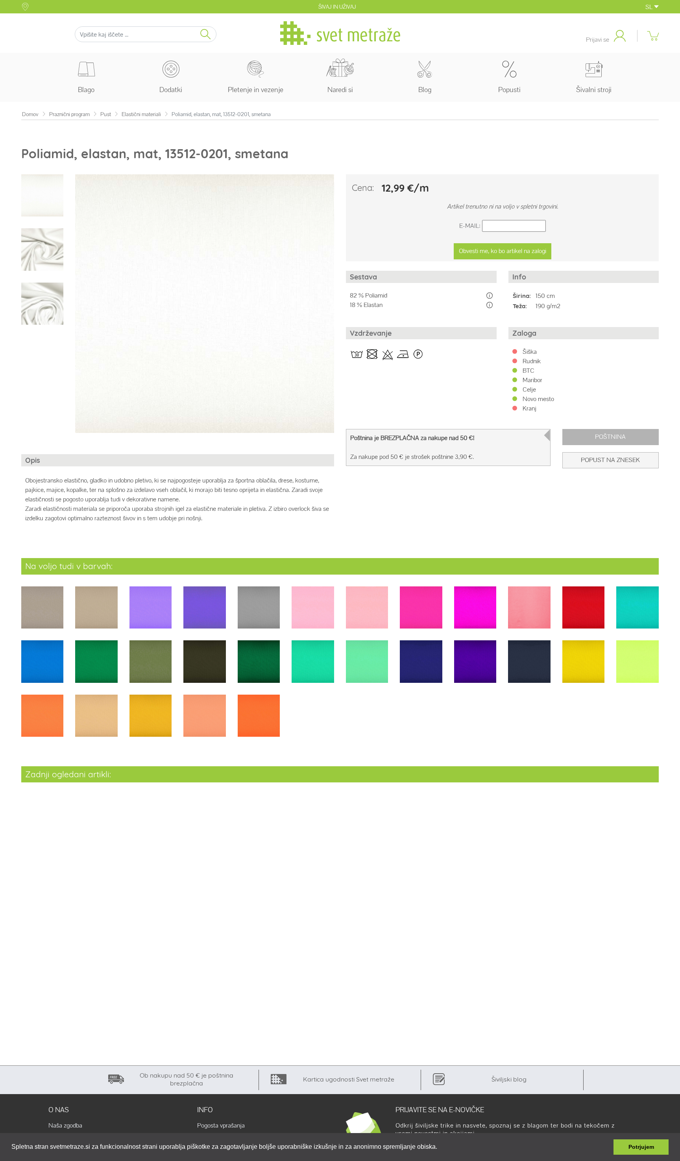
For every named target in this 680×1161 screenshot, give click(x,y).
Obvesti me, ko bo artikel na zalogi (502, 251)
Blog (424, 89)
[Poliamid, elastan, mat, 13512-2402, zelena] (313, 667)
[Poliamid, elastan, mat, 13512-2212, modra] (42, 667)
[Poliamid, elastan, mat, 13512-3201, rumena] (583, 667)
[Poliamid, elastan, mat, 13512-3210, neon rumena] (637, 667)
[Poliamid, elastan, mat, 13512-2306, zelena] (204, 667)
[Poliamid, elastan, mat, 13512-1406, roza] (475, 612)
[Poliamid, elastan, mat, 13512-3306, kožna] (96, 721)
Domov (30, 114)
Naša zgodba (65, 1126)
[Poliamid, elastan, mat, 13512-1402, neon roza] (421, 612)
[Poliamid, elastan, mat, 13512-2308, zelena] (259, 667)
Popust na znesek (610, 460)
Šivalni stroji (594, 89)
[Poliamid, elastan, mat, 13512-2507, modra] (421, 667)
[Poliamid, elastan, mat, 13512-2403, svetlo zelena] (367, 667)
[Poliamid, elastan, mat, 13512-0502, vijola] (204, 612)
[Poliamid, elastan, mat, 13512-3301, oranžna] (42, 721)
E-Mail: (469, 226)
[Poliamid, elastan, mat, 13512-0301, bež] (42, 612)
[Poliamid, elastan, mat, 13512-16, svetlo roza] (529, 612)
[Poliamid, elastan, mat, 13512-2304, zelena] (96, 667)
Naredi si (340, 89)
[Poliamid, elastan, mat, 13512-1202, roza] (367, 612)
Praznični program (69, 114)
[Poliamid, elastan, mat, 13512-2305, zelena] (150, 667)
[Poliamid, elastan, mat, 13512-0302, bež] (96, 612)
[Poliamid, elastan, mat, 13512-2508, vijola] (475, 667)
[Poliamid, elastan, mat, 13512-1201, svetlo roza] (313, 612)
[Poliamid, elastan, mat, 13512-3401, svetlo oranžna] (204, 721)
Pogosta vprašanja (221, 1126)
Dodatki (170, 89)
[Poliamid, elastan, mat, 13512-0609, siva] (259, 612)
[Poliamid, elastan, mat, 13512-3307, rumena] (150, 721)
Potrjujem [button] (641, 1147)
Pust (105, 114)
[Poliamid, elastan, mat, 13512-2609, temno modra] (529, 667)
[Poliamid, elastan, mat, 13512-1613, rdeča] (583, 612)
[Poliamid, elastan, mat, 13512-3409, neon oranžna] (259, 721)
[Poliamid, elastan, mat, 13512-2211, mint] (637, 612)
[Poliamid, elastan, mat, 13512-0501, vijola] (150, 612)
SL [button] (649, 7)
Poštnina (610, 437)
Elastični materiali (141, 114)
